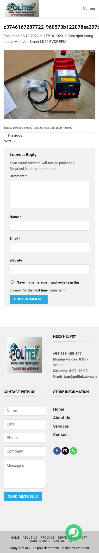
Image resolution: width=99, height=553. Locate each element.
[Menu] (92, 8)
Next (10, 141)
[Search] (85, 8)
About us (30, 537)
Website (16, 260)
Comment (18, 176)
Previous (13, 135)
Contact (60, 434)
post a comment (60, 127)
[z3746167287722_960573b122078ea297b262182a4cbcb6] (49, 84)
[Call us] (73, 451)
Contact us (62, 541)
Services (61, 426)
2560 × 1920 (53, 36)
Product (47, 537)
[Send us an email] (65, 451)
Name (15, 217)
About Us (61, 417)
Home (58, 409)
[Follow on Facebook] (57, 451)
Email (15, 238)
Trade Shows (39, 541)
